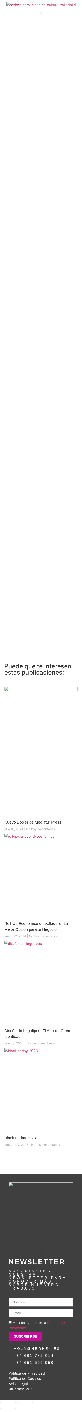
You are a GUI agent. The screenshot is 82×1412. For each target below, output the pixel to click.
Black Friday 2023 (20, 1138)
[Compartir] (20, 1404)
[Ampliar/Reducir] (3, 1404)
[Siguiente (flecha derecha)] (12, 1410)
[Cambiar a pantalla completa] (12, 1404)
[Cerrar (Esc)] (29, 1404)
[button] (41, 13)
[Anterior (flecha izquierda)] (3, 1410)
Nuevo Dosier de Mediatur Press (32, 822)
